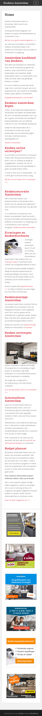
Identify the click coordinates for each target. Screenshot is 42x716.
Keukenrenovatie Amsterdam (24, 227)
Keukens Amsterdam (16, 2)
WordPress (34, 713)
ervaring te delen (11, 262)
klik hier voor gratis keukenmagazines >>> (20, 40)
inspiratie (28, 327)
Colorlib (20, 713)
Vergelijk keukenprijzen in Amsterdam (19, 97)
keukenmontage (30, 325)
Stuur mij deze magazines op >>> (17, 500)
